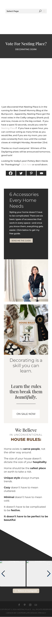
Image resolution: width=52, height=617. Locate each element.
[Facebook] (11, 173)
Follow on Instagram (27, 591)
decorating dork (26, 49)
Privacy (42, 613)
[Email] (41, 173)
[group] (13, 574)
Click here (26, 164)
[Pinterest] (31, 173)
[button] (3, 574)
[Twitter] (21, 173)
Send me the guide (21, 240)
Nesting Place (8, 128)
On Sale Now (26, 413)
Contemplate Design (27, 613)
